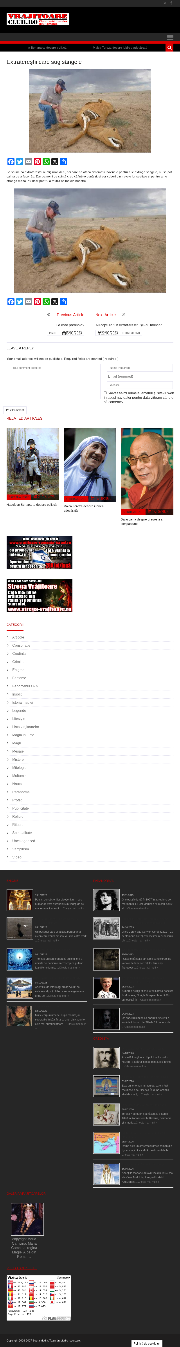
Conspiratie (21, 645)
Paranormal (21, 792)
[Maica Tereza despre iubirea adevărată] (90, 465)
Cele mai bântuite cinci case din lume (144, 950)
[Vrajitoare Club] (38, 19)
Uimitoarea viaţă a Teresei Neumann (144, 1105)
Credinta (19, 653)
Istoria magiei (22, 702)
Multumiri (19, 776)
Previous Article (70, 315)
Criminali (19, 662)
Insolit (53, 333)
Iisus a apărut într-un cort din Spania (143, 1048)
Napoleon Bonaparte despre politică (32, 504)
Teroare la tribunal (132, 1009)
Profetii (17, 800)
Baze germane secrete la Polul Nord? (57, 978)
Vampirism (20, 849)
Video (17, 857)
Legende (19, 710)
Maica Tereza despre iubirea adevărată (91, 47)
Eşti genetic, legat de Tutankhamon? (57, 890)
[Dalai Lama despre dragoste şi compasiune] (147, 471)
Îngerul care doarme (47, 1006)
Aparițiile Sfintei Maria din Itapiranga (143, 1164)
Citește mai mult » (73, 908)
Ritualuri (18, 825)
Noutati (17, 784)
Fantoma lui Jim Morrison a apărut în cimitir (147, 890)
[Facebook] (171, 3)
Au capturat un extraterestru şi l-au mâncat (128, 325)
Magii (16, 743)
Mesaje (18, 751)
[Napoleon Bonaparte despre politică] (33, 464)
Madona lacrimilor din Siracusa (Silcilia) (145, 1076)
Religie (17, 816)
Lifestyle (18, 719)
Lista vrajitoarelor (25, 727)
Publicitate (20, 808)
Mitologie (19, 767)
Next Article (105, 315)
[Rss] (165, 3)
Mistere (18, 759)
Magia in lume (23, 735)
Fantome (19, 678)
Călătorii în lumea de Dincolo (52, 950)
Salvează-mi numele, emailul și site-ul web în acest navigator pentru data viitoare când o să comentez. (139, 397)
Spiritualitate (19, 497)
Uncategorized (23, 841)
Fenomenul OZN (131, 333)
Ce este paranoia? (70, 325)
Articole (18, 637)
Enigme (18, 670)
